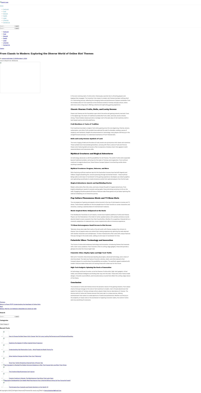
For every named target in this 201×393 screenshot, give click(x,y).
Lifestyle (5, 20)
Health (5, 16)
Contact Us (6, 22)
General (5, 14)
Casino (2, 48)
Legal (4, 18)
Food (4, 11)
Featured (6, 9)
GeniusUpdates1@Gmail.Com (52, 390)
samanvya (5, 58)
